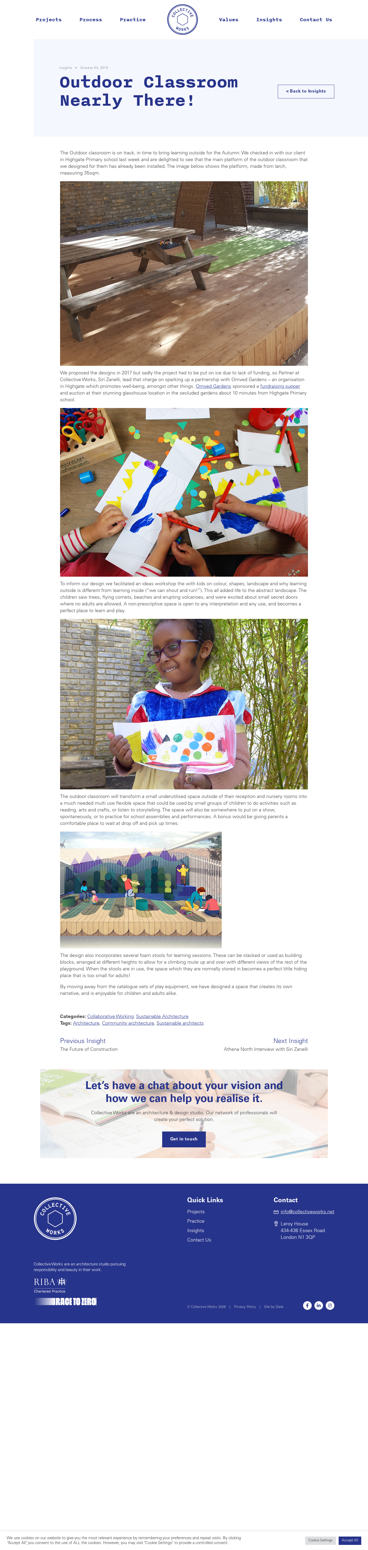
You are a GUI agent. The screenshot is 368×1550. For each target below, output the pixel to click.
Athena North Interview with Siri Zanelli (266, 1045)
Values (228, 19)
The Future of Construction (89, 1045)
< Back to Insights (306, 91)
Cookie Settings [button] (320, 1540)
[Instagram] (330, 1305)
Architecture (86, 1023)
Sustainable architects (180, 1023)
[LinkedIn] (318, 1305)
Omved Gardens (213, 386)
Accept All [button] (350, 1540)
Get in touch (184, 1139)
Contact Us (316, 19)
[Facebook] (307, 1305)
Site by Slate (273, 1307)
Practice (133, 19)
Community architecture (128, 1023)
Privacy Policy (245, 1307)
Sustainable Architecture (162, 1017)
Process (90, 19)
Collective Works (182, 19)
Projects (49, 19)
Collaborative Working (110, 1017)
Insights (269, 19)
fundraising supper (280, 386)
